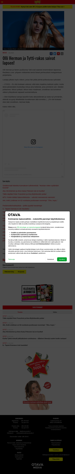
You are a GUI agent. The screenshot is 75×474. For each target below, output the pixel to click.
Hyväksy (62, 259)
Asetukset (50, 259)
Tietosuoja (11, 259)
